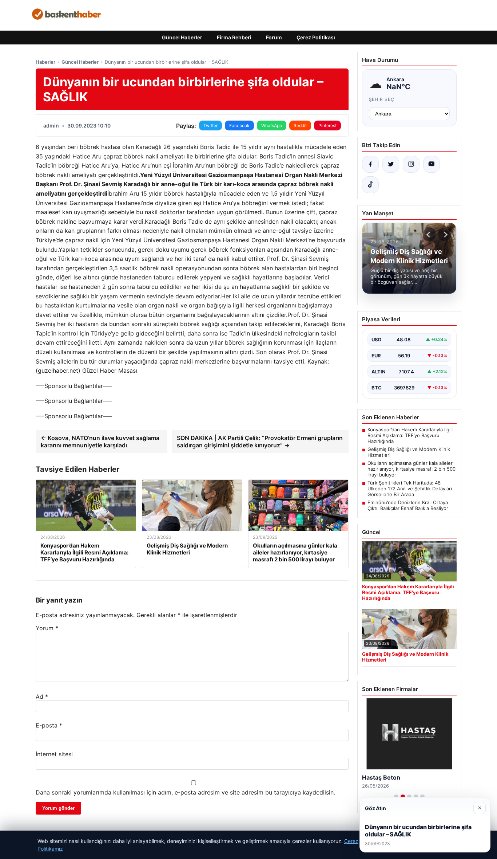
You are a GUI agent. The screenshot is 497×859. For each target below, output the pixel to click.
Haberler (45, 62)
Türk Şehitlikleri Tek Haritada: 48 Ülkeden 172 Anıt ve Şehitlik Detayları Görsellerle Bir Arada (409, 488)
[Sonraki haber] (444, 234)
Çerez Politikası (316, 37)
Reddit (300, 125)
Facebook (239, 125)
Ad (42, 696)
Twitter (210, 125)
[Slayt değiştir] (396, 796)
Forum (274, 37)
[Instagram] (411, 164)
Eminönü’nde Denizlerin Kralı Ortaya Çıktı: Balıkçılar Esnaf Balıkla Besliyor (407, 505)
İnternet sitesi (54, 754)
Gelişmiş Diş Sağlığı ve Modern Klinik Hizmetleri (408, 452)
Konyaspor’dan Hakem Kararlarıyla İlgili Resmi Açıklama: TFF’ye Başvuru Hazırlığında (410, 435)
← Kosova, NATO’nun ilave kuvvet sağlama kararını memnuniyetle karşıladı (100, 441)
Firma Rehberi (234, 37)
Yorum (47, 628)
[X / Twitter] (390, 164)
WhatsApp (271, 125)
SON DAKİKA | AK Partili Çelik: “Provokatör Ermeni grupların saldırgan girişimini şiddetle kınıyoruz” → (260, 441)
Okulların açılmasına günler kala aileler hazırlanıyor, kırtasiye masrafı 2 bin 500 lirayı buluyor (411, 469)
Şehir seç (382, 99)
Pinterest (327, 125)
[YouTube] (431, 164)
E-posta (49, 725)
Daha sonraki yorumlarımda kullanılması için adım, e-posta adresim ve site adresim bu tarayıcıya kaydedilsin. (185, 792)
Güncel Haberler (182, 37)
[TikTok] (370, 184)
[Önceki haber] (429, 234)
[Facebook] (370, 164)
